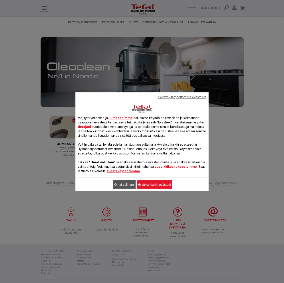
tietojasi (84, 126)
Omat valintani (124, 184)
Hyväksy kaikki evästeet (154, 184)
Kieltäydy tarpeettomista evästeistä (182, 96)
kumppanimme (121, 117)
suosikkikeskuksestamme (176, 166)
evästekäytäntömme (123, 171)
